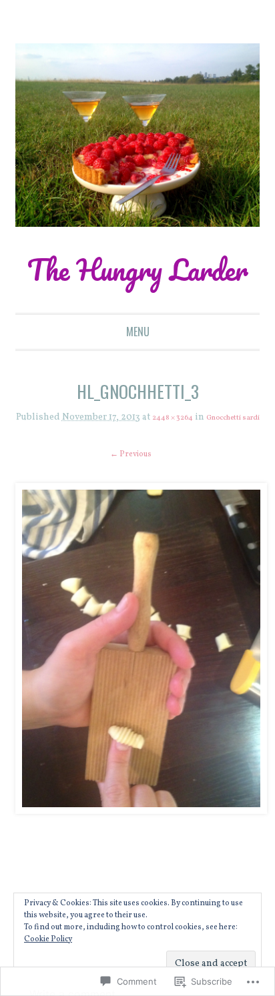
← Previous (131, 505)
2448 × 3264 (200, 458)
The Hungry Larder (137, 287)
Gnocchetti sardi (137, 468)
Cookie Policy (48, 939)
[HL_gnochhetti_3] (137, 699)
